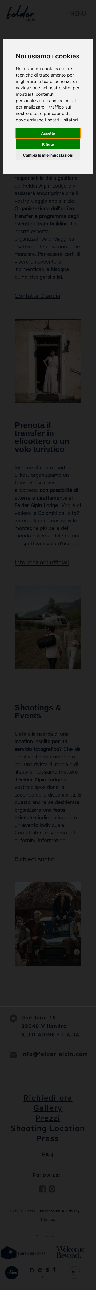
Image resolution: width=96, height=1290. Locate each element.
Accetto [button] (48, 133)
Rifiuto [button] (48, 144)
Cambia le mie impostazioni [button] (48, 155)
